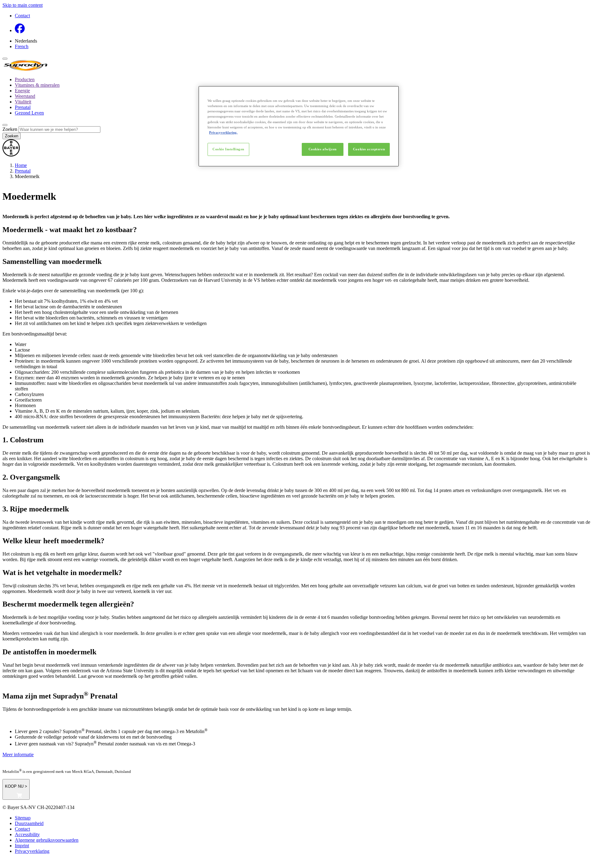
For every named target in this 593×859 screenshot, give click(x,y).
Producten (25, 79)
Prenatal (23, 107)
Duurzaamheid (29, 823)
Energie (22, 90)
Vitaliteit (23, 101)
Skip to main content (22, 5)
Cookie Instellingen (228, 149)
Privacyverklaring (32, 851)
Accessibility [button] (27, 834)
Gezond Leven (29, 112)
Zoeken (9, 129)
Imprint (22, 845)
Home (21, 165)
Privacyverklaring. (223, 132)
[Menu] (4, 59)
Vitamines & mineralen (37, 85)
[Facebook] (20, 30)
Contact (22, 15)
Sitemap (23, 817)
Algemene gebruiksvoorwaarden (46, 840)
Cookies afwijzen (323, 149)
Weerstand (25, 96)
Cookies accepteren (369, 149)
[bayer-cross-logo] (11, 154)
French (21, 46)
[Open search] (4, 125)
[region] (298, 126)
